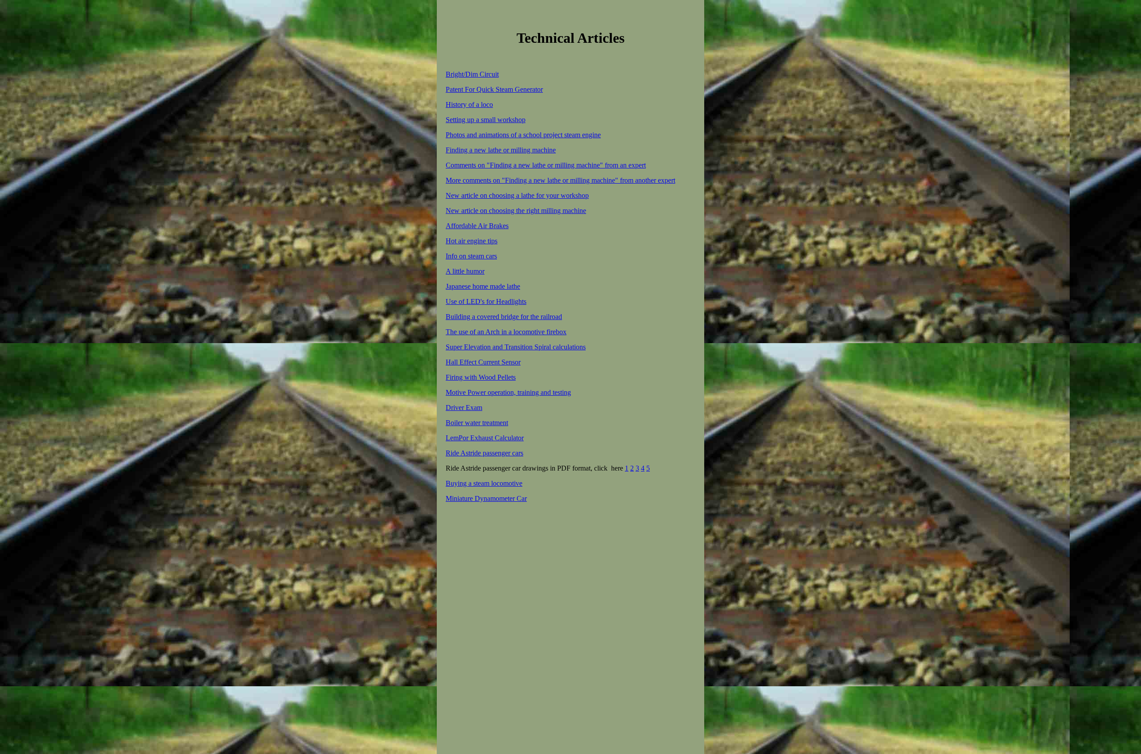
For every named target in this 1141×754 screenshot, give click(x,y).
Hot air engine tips (471, 241)
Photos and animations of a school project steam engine (523, 135)
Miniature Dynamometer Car (486, 498)
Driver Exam (464, 407)
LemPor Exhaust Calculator (485, 438)
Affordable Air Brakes (477, 225)
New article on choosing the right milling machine (516, 210)
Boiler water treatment (477, 422)
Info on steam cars (471, 256)
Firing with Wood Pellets (481, 377)
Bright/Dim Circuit (472, 74)
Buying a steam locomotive (484, 483)
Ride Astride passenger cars (484, 453)
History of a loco (469, 104)
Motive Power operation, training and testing (508, 392)
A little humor (465, 271)
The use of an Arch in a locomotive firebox (506, 332)
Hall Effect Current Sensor (483, 362)
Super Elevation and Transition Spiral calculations (516, 347)
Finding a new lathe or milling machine (501, 150)
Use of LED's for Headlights (486, 301)
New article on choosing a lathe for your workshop (517, 195)
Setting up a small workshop (485, 119)
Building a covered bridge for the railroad (504, 316)
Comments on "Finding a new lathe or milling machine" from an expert (546, 165)
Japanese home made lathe (483, 286)
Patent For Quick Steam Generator (494, 89)
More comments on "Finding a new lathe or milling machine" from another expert (560, 180)
